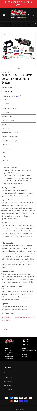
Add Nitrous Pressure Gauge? (10, 132)
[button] (3, 14)
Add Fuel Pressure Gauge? (9, 141)
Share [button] (6, 329)
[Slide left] (14, 68)
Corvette (9, 24)
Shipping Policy (8, 381)
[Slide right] (23, 68)
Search (6, 373)
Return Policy (8, 385)
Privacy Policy (8, 377)
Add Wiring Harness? (7, 116)
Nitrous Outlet (20, 409)
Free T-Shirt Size (6, 149)
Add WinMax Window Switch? (10, 108)
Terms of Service (9, 389)
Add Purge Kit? (5, 124)
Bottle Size (4, 99)
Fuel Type (4, 157)
